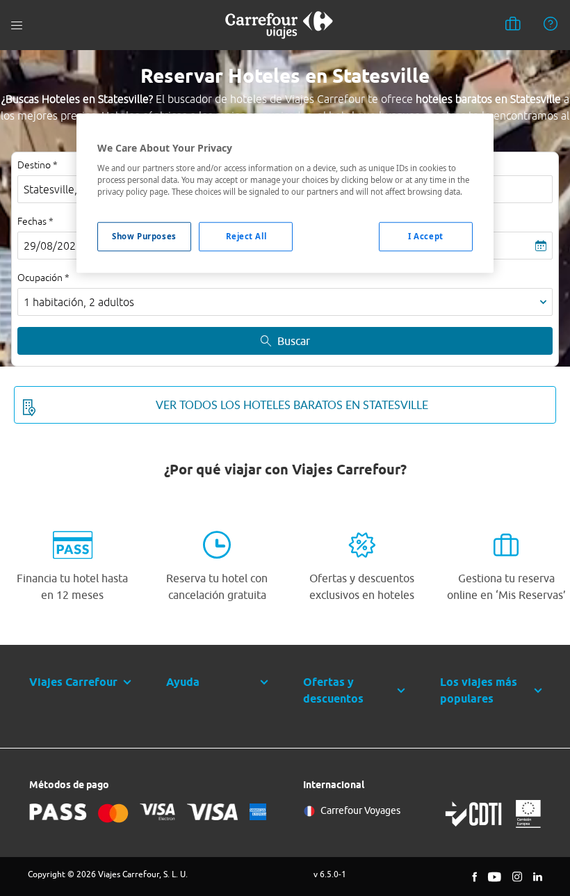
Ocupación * (43, 277)
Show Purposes (144, 236)
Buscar (293, 341)
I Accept (425, 236)
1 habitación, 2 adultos (79, 302)
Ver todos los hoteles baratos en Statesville (292, 405)
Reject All (246, 236)
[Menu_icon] (16, 25)
